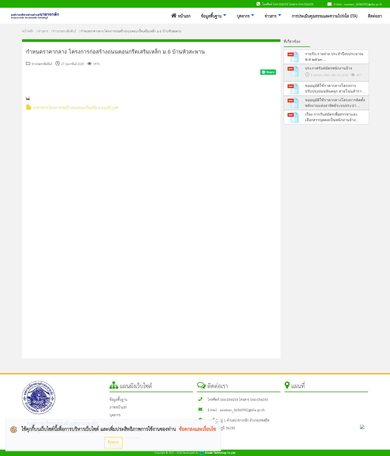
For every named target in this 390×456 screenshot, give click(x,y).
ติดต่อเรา (375, 16)
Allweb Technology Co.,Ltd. (220, 452)
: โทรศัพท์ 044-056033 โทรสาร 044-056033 (286, 4)
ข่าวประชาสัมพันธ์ (64, 31)
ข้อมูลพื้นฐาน (211, 16)
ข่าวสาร (270, 16)
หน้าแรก (183, 16)
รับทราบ (113, 442)
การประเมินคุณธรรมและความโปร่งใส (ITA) (324, 16)
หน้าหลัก (28, 31)
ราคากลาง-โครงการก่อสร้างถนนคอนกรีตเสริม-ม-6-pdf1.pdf (75, 108)
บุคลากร (243, 16)
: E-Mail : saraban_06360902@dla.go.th (357, 4)
